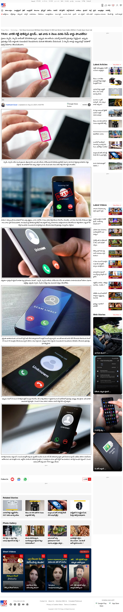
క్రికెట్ (23, 10)
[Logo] (3, 5)
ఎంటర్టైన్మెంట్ (17, 10)
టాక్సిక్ (26, 14)
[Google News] (27, 604)
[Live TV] (112, 5)
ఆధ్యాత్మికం (101, 10)
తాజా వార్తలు (8, 10)
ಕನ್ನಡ (44, 1)
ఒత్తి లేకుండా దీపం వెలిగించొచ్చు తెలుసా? (32, 586)
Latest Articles (100, 64)
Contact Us (43, 601)
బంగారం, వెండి (67, 14)
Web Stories (99, 314)
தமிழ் (72, 1)
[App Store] (115, 604)
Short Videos (9, 551)
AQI (109, 5)
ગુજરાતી (56, 1)
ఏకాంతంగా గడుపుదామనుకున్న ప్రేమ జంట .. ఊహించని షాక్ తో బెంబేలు (55, 586)
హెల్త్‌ (90, 10)
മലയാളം (77, 1)
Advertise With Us (61, 601)
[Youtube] (12, 479)
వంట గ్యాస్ (58, 14)
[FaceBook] (11, 604)
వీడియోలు (41, 14)
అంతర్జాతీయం (49, 14)
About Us (51, 601)
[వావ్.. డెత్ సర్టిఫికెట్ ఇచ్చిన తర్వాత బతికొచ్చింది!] (79, 572)
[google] (73, 105)
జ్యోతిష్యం (13, 14)
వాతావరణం (33, 14)
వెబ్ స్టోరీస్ (62, 10)
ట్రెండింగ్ (85, 10)
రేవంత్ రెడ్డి (110, 14)
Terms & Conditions (70, 604)
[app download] (101, 5)
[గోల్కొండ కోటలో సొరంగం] (13, 572)
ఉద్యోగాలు (5, 14)
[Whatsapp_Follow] (25, 479)
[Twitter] (15, 604)
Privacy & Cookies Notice (55, 604)
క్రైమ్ (94, 10)
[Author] (3, 105)
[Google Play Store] (101, 604)
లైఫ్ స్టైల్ (43, 10)
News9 (33, 1)
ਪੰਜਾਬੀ (66, 1)
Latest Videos (100, 205)
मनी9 (83, 1)
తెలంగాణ (36, 10)
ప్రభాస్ (74, 14)
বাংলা (62, 1)
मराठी (51, 1)
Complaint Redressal (75, 601)
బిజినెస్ (55, 10)
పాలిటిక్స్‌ (108, 10)
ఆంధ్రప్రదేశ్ (29, 10)
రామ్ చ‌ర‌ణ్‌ (89, 14)
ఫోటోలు (49, 10)
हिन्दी (39, 1)
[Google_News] (19, 479)
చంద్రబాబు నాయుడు (100, 14)
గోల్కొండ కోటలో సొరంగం (11, 587)
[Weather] (105, 5)
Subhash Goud (11, 105)
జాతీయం (78, 10)
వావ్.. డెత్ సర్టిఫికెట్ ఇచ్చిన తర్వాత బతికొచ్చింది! (78, 586)
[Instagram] (19, 604)
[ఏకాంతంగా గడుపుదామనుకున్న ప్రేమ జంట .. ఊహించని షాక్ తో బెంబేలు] (57, 572)
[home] (2, 10)
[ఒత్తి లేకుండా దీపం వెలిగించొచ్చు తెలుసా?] (35, 572)
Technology (14, 30)
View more (83, 551)
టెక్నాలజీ (20, 14)
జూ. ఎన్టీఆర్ (81, 14)
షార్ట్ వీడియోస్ (70, 10)
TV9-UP (88, 1)
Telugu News (5, 30)
